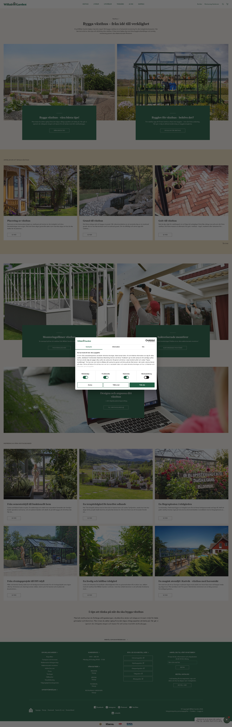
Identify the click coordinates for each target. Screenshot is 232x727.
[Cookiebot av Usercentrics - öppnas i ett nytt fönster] (147, 340)
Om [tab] (143, 347)
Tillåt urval (116, 385)
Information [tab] (116, 347)
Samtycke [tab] (89, 347)
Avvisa (90, 385)
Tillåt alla (142, 385)
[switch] (105, 377)
